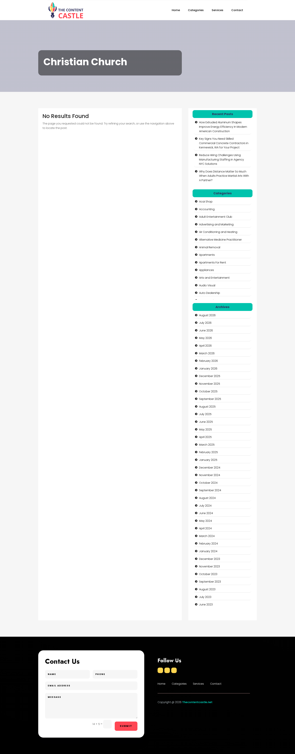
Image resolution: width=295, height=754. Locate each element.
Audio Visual (207, 285)
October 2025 (208, 391)
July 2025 (205, 414)
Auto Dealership (209, 293)
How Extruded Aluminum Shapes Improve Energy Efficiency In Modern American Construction (223, 126)
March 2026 (207, 353)
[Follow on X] (167, 670)
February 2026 (208, 361)
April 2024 (205, 528)
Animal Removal (209, 247)
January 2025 (208, 460)
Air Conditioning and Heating (218, 232)
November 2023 (209, 566)
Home (176, 10)
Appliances (206, 270)
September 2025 (210, 399)
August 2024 (207, 498)
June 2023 (206, 604)
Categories (196, 10)
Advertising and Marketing (216, 224)
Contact (237, 10)
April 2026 (205, 346)
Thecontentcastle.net (197, 702)
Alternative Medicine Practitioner (220, 240)
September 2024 (210, 490)
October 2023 (208, 574)
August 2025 (207, 407)
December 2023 (209, 559)
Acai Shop (206, 202)
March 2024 (207, 536)
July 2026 (205, 323)
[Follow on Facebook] (160, 670)
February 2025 (208, 452)
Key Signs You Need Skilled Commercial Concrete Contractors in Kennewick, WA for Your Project (223, 143)
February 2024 (208, 544)
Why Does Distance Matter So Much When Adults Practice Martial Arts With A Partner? (224, 176)
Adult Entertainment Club (215, 217)
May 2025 (205, 429)
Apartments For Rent (212, 262)
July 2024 (205, 506)
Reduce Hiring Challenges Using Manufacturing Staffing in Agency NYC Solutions (221, 159)
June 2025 (206, 422)
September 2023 (210, 582)
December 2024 (209, 468)
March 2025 (207, 445)
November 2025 (209, 384)
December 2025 (209, 376)
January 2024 (208, 551)
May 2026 (205, 338)
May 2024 (205, 521)
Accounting (207, 209)
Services (217, 10)
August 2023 (207, 589)
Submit (126, 726)
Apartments (207, 255)
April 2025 (205, 437)
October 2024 (208, 483)
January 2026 (208, 369)
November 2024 (209, 475)
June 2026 (206, 330)
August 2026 (207, 315)
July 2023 (205, 597)
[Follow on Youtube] (174, 670)
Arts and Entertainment (214, 278)
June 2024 (206, 513)
